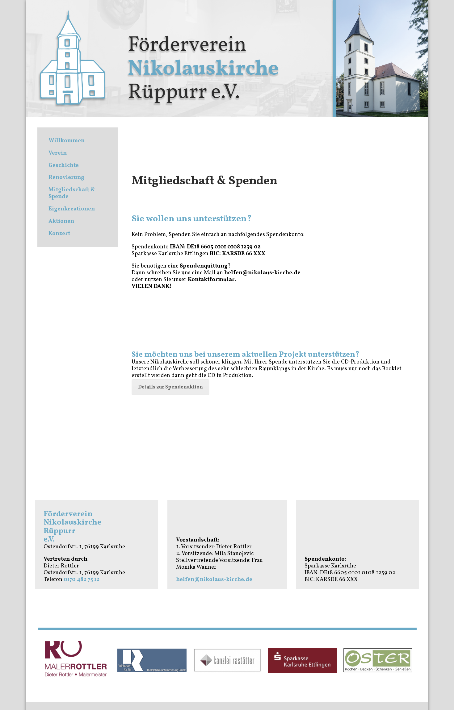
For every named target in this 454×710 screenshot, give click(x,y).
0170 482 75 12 (81, 579)
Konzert (59, 234)
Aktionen (61, 221)
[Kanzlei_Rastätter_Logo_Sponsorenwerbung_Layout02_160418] (227, 660)
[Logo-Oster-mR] (377, 660)
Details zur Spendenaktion (170, 387)
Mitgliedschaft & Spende (71, 193)
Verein (57, 153)
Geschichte (63, 165)
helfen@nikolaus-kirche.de (214, 579)
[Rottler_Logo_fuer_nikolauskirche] (76, 660)
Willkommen (66, 141)
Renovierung (66, 177)
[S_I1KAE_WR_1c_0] (302, 660)
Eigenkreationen (71, 209)
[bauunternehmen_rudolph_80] (151, 660)
